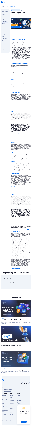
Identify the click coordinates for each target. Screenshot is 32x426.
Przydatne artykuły (5, 399)
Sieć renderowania (15, 133)
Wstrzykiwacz (4, 40)
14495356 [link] (3, 419)
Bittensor (3, 36)
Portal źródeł (11, 414)
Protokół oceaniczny (4, 21)
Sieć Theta (3, 17)
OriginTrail (3, 23)
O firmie (3, 396)
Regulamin (18, 395)
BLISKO (3, 42)
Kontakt (3, 407)
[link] (4, 2)
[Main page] (16, 380)
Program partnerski (5, 406)
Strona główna (4, 395)
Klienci (3, 404)
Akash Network (14, 207)
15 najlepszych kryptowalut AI (4, 14)
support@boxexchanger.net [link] (8, 389)
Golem (12, 218)
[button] (27, 2)
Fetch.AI (3, 25)
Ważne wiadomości (5, 398)
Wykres (3, 19)
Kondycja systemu (4, 414)
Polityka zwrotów (19, 396)
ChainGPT (13, 142)
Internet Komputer (4, 38)
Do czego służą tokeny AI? (5, 11)
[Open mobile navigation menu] (30, 2)
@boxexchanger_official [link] (7, 391)
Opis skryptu (11, 395)
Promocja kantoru (4, 412)
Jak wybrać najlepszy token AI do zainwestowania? (4, 50)
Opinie (3, 403)
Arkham (12, 122)
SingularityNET (4, 34)
